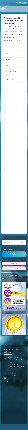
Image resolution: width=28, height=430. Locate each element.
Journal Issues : (8, 49)
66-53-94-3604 (12, 375)
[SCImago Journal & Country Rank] (12, 278)
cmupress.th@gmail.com (14, 378)
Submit (15, 254)
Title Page (15, 268)
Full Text (15, 263)
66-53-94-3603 (12, 373)
